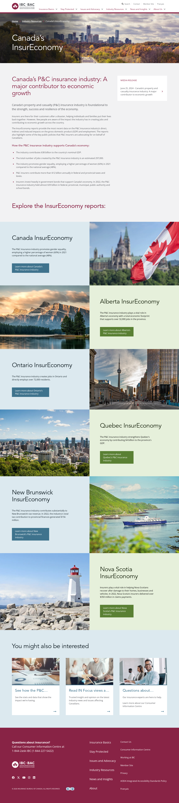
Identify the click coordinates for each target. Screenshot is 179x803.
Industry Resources (115, 9)
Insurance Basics (46, 9)
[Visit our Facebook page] (13, 777)
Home (15, 21)
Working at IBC (127, 757)
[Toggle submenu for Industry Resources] (126, 9)
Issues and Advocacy (90, 9)
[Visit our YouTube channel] (23, 777)
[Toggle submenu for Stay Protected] (76, 9)
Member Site (148, 4)
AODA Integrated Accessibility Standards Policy (143, 781)
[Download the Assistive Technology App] (70, 788)
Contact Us (125, 741)
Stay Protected (67, 9)
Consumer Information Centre (135, 749)
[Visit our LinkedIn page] (34, 777)
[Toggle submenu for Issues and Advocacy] (102, 9)
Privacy (124, 773)
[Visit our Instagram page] (29, 777)
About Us (158, 9)
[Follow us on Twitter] (18, 777)
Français (160, 4)
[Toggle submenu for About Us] (165, 9)
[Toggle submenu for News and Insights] (149, 9)
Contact (136, 4)
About (93, 788)
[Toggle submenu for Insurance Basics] (56, 9)
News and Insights (138, 9)
